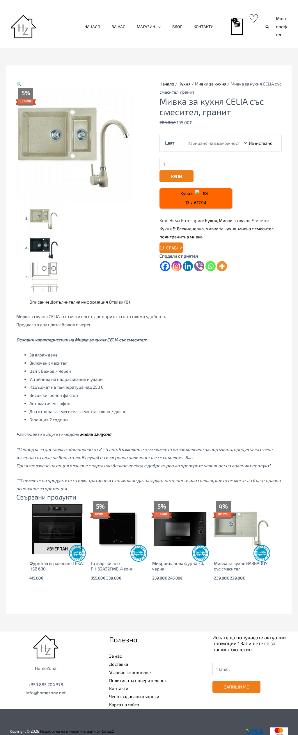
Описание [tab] (39, 301)
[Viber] (199, 266)
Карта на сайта (124, 704)
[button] (267, 26)
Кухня (184, 83)
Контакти (204, 26)
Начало (92, 26)
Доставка (118, 664)
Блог (177, 26)
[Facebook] (165, 266)
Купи (176, 176)
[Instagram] (176, 266)
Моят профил (281, 26)
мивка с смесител (256, 228)
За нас (118, 26)
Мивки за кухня (210, 83)
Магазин (146, 26)
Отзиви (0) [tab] (119, 301)
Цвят (169, 142)
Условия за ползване (130, 672)
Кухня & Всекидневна (181, 228)
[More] (222, 266)
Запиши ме (236, 686)
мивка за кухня (220, 228)
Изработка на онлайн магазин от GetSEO (77, 731)
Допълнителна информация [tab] (79, 301)
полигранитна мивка (181, 236)
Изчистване (260, 143)
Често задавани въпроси (134, 696)
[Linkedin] (188, 266)
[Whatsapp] (210, 266)
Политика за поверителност (137, 680)
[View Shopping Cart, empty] (237, 27)
